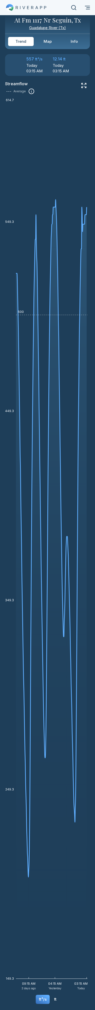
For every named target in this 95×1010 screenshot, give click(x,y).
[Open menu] (87, 7)
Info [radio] (74, 41)
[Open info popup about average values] (31, 91)
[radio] (43, 999)
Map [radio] (48, 41)
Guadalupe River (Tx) (47, 27)
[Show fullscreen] (84, 85)
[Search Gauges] (74, 7)
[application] (47, 546)
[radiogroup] (47, 41)
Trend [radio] (20, 41)
